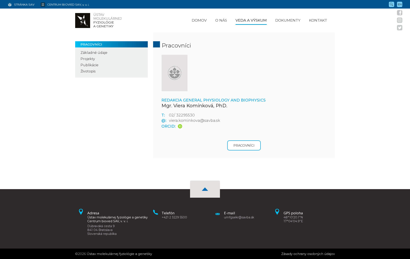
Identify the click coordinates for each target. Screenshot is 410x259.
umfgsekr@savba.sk (239, 217)
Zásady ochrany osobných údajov (308, 254)
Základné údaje (94, 53)
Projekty (88, 59)
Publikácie (89, 65)
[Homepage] (82, 20)
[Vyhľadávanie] (391, 4)
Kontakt (318, 20)
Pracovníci (91, 44)
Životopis (88, 71)
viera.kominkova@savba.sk (194, 120)
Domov (199, 20)
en (400, 4)
